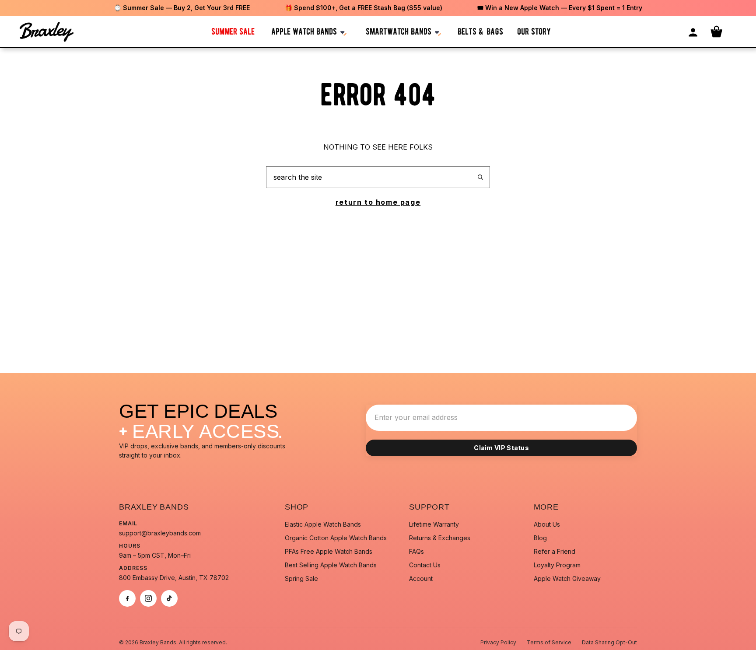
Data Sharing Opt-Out (609, 642)
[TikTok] (169, 598)
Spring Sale (301, 578)
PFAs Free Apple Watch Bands (328, 551)
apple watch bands (304, 31)
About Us (547, 524)
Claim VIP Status (501, 447)
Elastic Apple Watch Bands (323, 524)
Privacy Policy (498, 642)
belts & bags (480, 31)
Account (421, 578)
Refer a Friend (554, 551)
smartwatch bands (398, 31)
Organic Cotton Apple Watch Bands (336, 538)
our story (534, 31)
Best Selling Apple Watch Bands (331, 565)
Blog (540, 538)
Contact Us (425, 565)
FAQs (416, 551)
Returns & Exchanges (439, 538)
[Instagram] (148, 598)
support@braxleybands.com (160, 533)
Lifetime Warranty (434, 524)
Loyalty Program (557, 565)
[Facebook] (127, 598)
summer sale (233, 31)
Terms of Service (549, 642)
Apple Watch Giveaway (567, 578)
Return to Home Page (378, 202)
